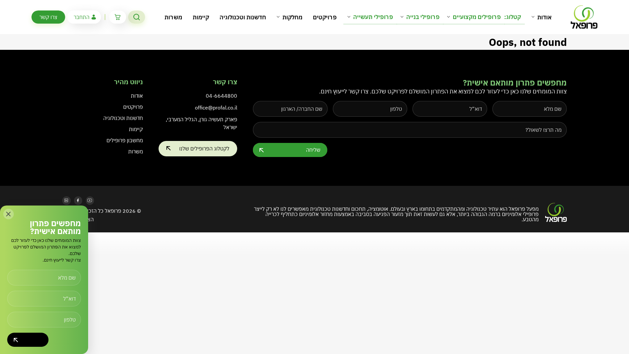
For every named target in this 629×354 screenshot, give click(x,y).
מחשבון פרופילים (124, 140)
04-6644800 (221, 95)
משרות (173, 17)
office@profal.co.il (216, 107)
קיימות (201, 17)
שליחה (313, 150)
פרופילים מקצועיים (477, 17)
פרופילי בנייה (423, 17)
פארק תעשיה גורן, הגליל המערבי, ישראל (201, 123)
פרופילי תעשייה (373, 17)
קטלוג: (512, 17)
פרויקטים (325, 17)
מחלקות (292, 17)
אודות (544, 17)
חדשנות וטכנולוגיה (242, 17)
